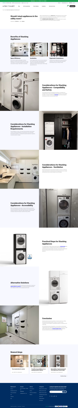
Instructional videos (13, 392)
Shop (19, 6)
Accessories (41, 400)
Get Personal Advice (26, 6)
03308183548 (22, 391)
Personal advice (32, 388)
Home (3, 9)
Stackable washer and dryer (43, 394)
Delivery (31, 390)
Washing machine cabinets (43, 388)
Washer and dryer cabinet (42, 392)
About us (12, 388)
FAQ (11, 394)
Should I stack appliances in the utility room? (13, 9)
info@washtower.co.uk (23, 393)
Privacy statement (19, 406)
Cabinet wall (41, 396)
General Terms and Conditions (14, 406)
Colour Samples (36, 6)
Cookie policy (23, 406)
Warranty (31, 394)
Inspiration (44, 6)
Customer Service (52, 6)
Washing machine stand (42, 390)
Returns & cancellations (33, 392)
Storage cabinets (41, 398)
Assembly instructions (14, 390)
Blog (5, 9)
